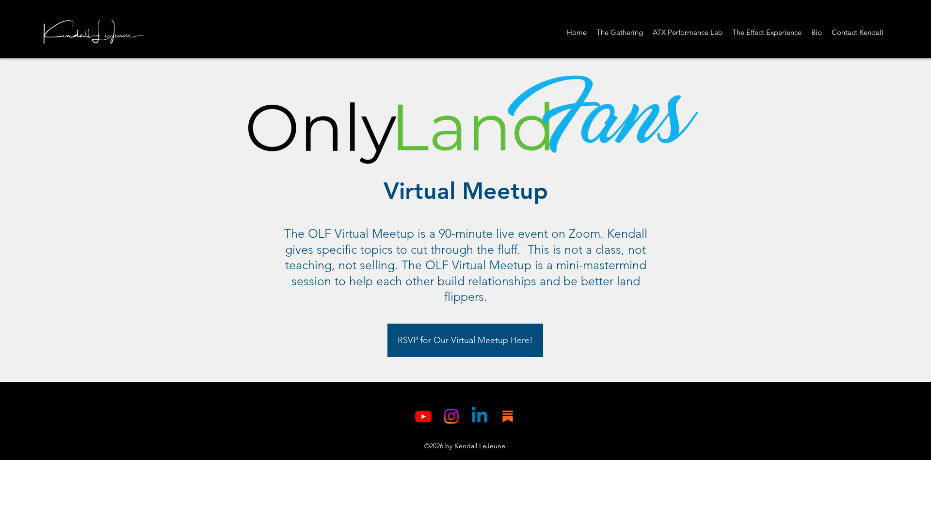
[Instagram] (451, 416)
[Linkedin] (479, 416)
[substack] (507, 416)
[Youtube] (423, 416)
